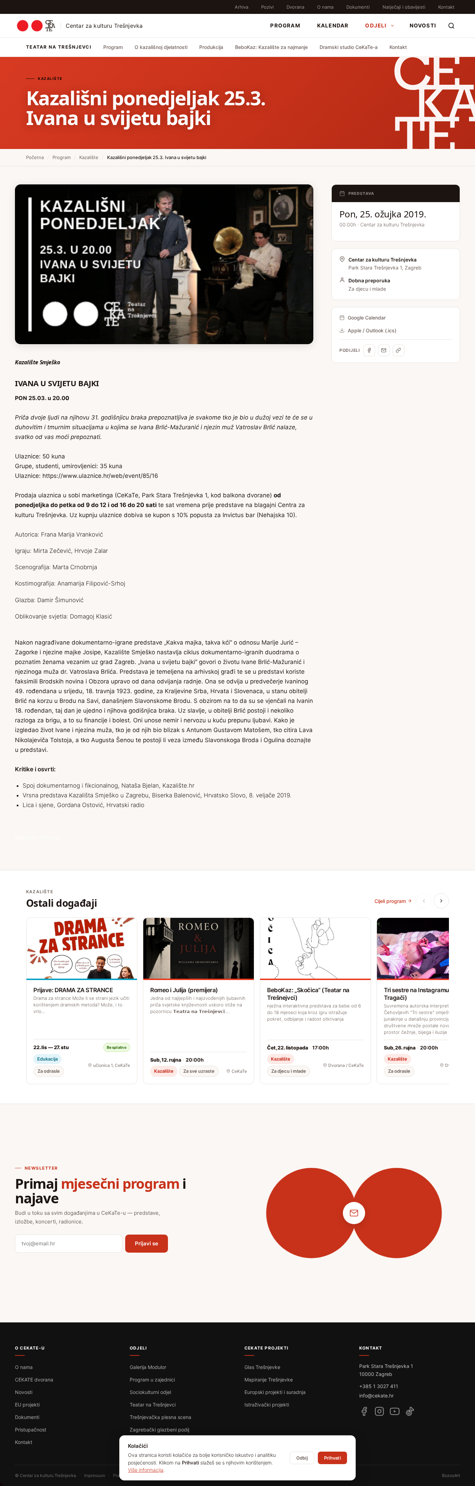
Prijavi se (146, 1243)
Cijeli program (390, 901)
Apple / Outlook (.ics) (372, 330)
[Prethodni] (424, 900)
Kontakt (446, 7)
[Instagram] (379, 1411)
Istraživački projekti (266, 1405)
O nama (325, 7)
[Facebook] (369, 350)
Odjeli (375, 25)
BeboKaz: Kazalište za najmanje (271, 47)
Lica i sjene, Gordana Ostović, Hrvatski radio (84, 805)
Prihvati (332, 1458)
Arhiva (241, 7)
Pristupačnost (30, 1430)
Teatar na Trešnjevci (153, 1405)
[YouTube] (395, 1411)
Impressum (94, 1475)
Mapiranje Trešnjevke (268, 1380)
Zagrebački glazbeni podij (159, 1430)
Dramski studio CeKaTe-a (349, 47)
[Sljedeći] (441, 900)
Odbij (302, 1458)
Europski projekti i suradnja (275, 1392)
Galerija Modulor (148, 1367)
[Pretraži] (451, 26)
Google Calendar (367, 318)
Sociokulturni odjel (150, 1392)
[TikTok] (410, 1411)
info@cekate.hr (376, 1395)
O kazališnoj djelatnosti (161, 47)
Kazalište (88, 157)
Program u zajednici (152, 1380)
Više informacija (145, 1470)
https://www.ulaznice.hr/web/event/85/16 (100, 475)
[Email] (384, 350)
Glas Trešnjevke (262, 1367)
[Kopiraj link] (398, 350)
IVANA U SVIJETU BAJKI (58, 383)
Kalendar (333, 25)
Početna (35, 157)
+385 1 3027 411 (378, 1386)
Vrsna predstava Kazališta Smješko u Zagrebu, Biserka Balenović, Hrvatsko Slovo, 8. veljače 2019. (157, 795)
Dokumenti (358, 7)
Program (285, 25)
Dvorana (295, 7)
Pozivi (267, 7)
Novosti (423, 25)
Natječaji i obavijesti (404, 7)
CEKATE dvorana (34, 1380)
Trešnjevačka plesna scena (160, 1417)
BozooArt (451, 1475)
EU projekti (27, 1405)
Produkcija (211, 47)
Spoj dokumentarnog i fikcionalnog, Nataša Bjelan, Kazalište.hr (108, 785)
